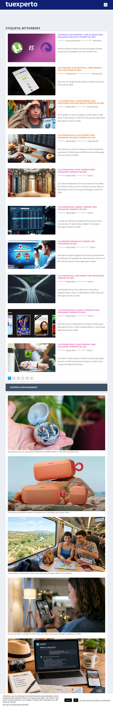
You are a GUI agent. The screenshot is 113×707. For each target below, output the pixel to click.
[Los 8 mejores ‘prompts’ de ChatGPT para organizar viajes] (56, 666)
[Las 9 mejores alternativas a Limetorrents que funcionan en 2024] (31, 81)
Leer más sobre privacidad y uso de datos (94, 700)
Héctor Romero (71, 73)
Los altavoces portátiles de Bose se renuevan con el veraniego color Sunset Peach (39, 512)
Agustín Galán (71, 106)
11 (27, 378)
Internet (90, 175)
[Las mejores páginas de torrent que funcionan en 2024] (31, 254)
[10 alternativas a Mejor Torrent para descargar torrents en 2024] (31, 220)
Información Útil (96, 73)
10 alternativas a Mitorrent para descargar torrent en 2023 (81, 277)
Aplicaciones (97, 40)
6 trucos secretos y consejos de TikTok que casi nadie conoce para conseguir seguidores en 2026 (44, 634)
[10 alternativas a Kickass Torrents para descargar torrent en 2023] (31, 323)
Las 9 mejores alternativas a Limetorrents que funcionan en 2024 (80, 69)
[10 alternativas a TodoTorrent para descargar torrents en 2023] (31, 357)
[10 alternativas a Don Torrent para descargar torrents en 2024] (31, 183)
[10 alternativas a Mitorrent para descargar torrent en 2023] (31, 289)
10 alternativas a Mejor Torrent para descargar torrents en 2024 (77, 208)
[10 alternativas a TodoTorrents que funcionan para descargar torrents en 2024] (31, 114)
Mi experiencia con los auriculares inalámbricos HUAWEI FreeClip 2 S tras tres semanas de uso (43, 452)
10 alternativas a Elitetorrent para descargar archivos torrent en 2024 (76, 136)
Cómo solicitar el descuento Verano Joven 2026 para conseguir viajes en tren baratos (40, 573)
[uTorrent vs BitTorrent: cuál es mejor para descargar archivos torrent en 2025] (31, 48)
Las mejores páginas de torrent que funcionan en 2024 (76, 242)
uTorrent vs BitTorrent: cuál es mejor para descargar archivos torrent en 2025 (80, 36)
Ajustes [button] (68, 700)
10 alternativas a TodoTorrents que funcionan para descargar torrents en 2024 (81, 102)
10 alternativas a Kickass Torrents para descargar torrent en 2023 (78, 311)
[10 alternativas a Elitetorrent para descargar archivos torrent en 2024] (31, 148)
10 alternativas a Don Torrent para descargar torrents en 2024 (76, 170)
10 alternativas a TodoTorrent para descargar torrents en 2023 (77, 345)
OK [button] (76, 700)
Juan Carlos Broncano (73, 40)
